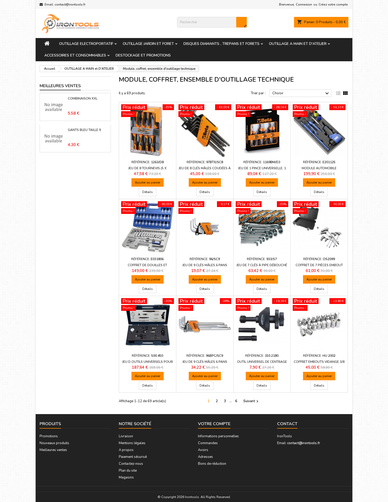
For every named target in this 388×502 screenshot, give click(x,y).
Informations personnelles (218, 436)
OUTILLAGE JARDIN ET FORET (148, 43)
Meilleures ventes (53, 450)
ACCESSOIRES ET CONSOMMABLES (75, 55)
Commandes (208, 443)
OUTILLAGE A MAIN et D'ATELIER (298, 43)
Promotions (49, 436)
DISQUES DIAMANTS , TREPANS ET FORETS (221, 43)
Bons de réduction (212, 463)
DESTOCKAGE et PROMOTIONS (143, 55)
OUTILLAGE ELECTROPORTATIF (86, 43)
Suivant (251, 401)
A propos (126, 450)
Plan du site (128, 470)
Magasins (126, 477)
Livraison (126, 436)
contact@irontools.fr (70, 4)
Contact (287, 424)
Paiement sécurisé (133, 456)
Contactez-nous (131, 463)
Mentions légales (132, 443)
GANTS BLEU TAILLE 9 (84, 130)
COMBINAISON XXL (82, 98)
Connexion (304, 4)
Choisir (301, 93)
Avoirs (203, 450)
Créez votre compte (333, 4)
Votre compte (214, 424)
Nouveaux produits (54, 443)
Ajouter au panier (147, 182)
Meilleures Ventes (60, 86)
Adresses (205, 456)
